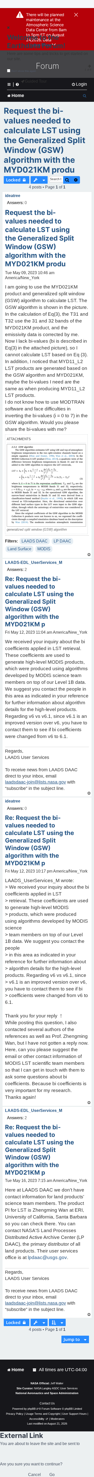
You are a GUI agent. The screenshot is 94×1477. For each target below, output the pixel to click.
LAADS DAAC (35, 541)
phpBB (32, 1408)
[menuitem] (79, 84)
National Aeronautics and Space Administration (47, 1393)
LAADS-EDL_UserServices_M (33, 562)
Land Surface (19, 549)
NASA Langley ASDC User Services (56, 1388)
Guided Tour (36, 81)
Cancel (34, 1474)
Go (52, 1474)
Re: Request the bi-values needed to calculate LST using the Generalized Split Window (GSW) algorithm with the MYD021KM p (39, 601)
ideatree (12, 196)
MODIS (43, 549)
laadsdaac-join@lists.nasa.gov (35, 782)
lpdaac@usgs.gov (47, 1257)
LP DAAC (62, 541)
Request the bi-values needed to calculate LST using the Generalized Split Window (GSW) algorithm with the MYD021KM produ (44, 140)
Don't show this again (23, 71)
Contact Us (47, 1403)
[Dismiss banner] (76, 15)
